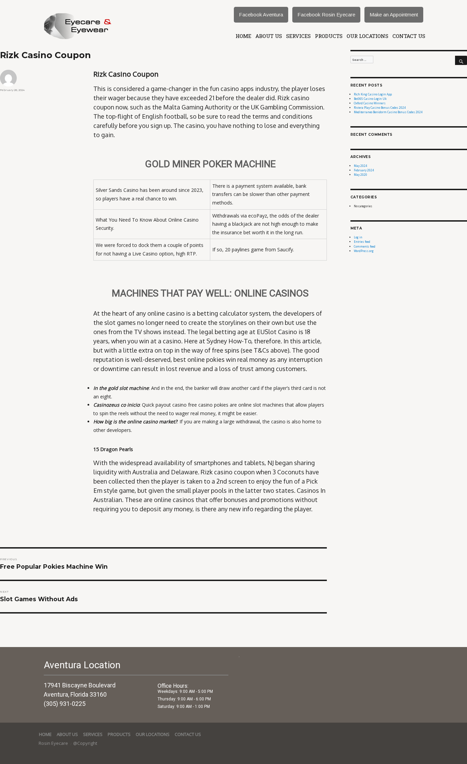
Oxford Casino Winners (370, 103)
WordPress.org (364, 251)
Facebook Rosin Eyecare (326, 14)
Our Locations (367, 35)
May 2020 (360, 174)
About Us (268, 35)
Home (243, 35)
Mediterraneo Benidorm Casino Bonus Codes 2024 (388, 112)
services (298, 35)
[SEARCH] (461, 60)
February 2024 (364, 170)
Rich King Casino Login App (373, 94)
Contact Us (408, 35)
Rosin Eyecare (54, 743)
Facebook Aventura (261, 14)
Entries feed (362, 241)
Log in (358, 237)
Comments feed (364, 246)
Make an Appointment (394, 14)
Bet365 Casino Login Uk (370, 99)
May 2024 (360, 166)
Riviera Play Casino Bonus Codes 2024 (380, 107)
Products (329, 35)
